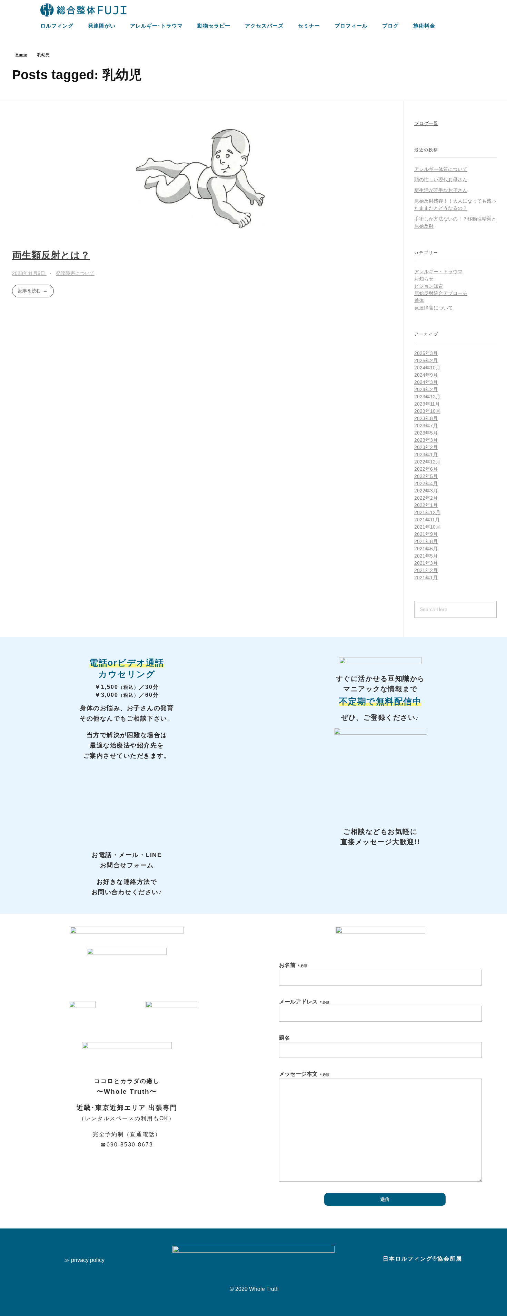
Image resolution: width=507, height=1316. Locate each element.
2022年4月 (426, 483)
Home (21, 54)
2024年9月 (426, 375)
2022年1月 (426, 505)
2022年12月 (427, 462)
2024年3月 (426, 382)
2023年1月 (426, 454)
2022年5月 (426, 476)
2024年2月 (426, 389)
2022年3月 (426, 490)
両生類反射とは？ (51, 255)
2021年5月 (426, 556)
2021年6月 (426, 548)
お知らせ (424, 279)
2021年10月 (427, 527)
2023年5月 (426, 433)
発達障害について (75, 273)
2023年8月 (426, 418)
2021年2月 (426, 570)
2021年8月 (426, 541)
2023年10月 (427, 411)
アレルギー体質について (440, 169)
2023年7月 (426, 425)
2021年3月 (426, 563)
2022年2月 (426, 498)
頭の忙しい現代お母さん (440, 179)
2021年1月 (426, 577)
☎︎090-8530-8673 (126, 1144)
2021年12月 (427, 512)
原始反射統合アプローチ (440, 293)
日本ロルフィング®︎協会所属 (422, 1259)
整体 (419, 300)
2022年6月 (426, 469)
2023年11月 (427, 404)
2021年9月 (426, 534)
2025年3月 (426, 353)
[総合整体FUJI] (83, 10)
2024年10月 (427, 367)
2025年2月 (426, 360)
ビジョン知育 (428, 286)
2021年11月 (427, 519)
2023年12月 (427, 396)
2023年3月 (426, 440)
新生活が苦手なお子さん (440, 190)
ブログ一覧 (426, 123)
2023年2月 (426, 447)
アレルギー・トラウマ (438, 271)
